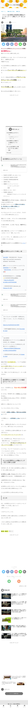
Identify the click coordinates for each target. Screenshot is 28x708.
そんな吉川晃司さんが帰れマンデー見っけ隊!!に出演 (13, 148)
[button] (25, 346)
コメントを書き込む (14, 693)
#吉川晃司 (5, 257)
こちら (23, 243)
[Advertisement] (14, 110)
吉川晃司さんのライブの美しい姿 (13, 137)
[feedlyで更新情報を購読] (9, 581)
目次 (13, 129)
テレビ (11, 531)
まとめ (9, 152)
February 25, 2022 (7, 288)
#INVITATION (7, 269)
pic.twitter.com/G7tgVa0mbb (10, 282)
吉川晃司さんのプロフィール (13, 133)
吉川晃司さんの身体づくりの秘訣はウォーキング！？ (13, 142)
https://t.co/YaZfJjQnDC (8, 325)
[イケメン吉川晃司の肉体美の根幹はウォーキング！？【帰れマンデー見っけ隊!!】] (12, 44)
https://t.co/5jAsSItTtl (9, 280)
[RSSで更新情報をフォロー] (19, 581)
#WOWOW (5, 267)
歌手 (7, 531)
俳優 (3, 531)
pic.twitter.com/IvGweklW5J (9, 350)
